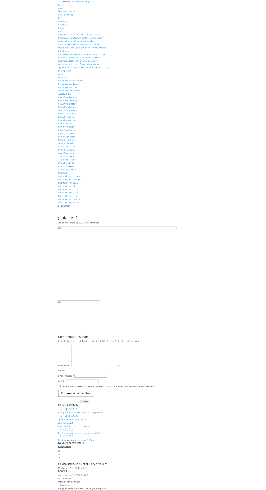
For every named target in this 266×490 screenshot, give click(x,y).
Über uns (62, 21)
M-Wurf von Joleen (66, 136)
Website (62, 381)
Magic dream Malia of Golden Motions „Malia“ (79, 57)
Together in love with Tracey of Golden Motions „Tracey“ (84, 67)
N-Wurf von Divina (66, 140)
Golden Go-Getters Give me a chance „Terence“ (80, 34)
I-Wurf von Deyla (66, 123)
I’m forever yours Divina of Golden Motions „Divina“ (82, 54)
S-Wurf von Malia (66, 156)
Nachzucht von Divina (68, 189)
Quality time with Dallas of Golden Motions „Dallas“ (82, 47)
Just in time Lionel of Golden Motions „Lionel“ (79, 44)
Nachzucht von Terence (69, 199)
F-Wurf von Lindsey (67, 113)
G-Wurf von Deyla (66, 117)
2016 (60, 451)
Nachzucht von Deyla (68, 183)
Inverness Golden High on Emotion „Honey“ (78, 61)
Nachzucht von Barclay (68, 202)
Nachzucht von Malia (68, 192)
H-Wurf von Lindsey (67, 120)
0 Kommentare (92, 222)
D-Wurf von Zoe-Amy (67, 107)
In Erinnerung (64, 71)
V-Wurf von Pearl (66, 166)
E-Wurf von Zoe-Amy (67, 110)
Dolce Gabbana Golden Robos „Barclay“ (76, 41)
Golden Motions (65, 14)
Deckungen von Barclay (69, 90)
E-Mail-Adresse (66, 376)
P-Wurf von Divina (66, 146)
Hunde (61, 28)
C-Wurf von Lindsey (67, 103)
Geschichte (63, 24)
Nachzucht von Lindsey (69, 179)
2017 (60, 454)
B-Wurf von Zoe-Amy (67, 100)
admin (65, 222)
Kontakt (61, 8)
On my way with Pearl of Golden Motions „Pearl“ (80, 64)
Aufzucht (62, 77)
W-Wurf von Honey (67, 169)
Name (61, 370)
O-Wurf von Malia (66, 143)
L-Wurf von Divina (66, 133)
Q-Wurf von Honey (66, 150)
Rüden (61, 31)
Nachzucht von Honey (68, 196)
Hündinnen (63, 51)
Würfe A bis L (64, 93)
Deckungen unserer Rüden (70, 80)
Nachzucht (63, 173)
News (60, 18)
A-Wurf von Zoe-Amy (67, 97)
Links (60, 5)
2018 (60, 457)
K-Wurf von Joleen (66, 130)
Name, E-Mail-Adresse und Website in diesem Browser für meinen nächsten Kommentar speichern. (108, 386)
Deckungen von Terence (69, 84)
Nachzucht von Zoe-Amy (69, 176)
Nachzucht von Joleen (68, 186)
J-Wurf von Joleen (66, 126)
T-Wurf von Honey (66, 159)
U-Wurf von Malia (66, 163)
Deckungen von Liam (67, 87)
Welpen (61, 74)
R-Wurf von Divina (66, 153)
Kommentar (64, 365)
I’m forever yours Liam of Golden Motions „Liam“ (80, 38)
